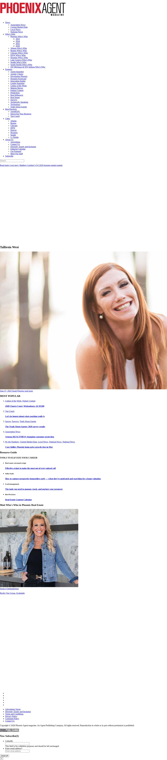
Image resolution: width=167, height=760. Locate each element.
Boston (13, 123)
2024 (18, 41)
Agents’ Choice (16, 74)
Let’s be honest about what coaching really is (25, 416)
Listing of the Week (18, 86)
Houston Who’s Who (19, 58)
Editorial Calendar (17, 149)
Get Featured (15, 151)
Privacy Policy (11, 716)
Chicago (13, 125)
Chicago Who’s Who (19, 53)
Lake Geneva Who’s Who (21, 60)
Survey (8, 421)
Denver (13, 130)
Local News (15, 29)
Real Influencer (16, 95)
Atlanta (13, 121)
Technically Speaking (19, 102)
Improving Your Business (20, 114)
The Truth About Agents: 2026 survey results (25, 427)
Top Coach (15, 116)
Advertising (15, 142)
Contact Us (15, 144)
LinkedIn (9, 741)
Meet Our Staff (16, 154)
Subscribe (9, 156)
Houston (13, 133)
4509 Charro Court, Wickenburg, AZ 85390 (24, 406)
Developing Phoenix (18, 76)
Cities (7, 118)
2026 (18, 46)
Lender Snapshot (17, 83)
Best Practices (11, 109)
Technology (15, 104)
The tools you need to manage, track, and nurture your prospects (34, 489)
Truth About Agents (18, 107)
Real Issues (15, 97)
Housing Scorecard (18, 79)
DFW (12, 128)
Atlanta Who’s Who (18, 48)
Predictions (15, 93)
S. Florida (14, 137)
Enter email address (13, 748)
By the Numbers (12, 442)
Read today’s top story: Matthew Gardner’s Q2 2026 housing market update (31, 165)
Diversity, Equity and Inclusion (23, 147)
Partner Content (16, 90)
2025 (18, 43)
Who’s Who (10, 34)
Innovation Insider (17, 81)
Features (8, 69)
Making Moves (16, 88)
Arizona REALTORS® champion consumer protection (29, 437)
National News (16, 32)
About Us (9, 140)
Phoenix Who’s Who (19, 36)
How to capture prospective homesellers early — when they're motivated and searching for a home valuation (53, 479)
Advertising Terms (12, 709)
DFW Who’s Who (18, 55)
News (7, 22)
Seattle (13, 135)
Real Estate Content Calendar (18, 500)
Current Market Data (19, 27)
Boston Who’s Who (18, 50)
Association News (17, 25)
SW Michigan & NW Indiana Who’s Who (27, 67)
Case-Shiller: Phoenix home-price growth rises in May (29, 447)
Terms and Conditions (14, 714)
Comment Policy (12, 719)
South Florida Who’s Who (21, 65)
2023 (18, 39)
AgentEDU (15, 111)
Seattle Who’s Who (18, 62)
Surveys (13, 100)
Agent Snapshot (17, 72)
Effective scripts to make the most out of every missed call (30, 468)
